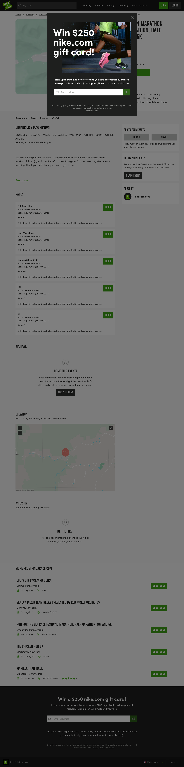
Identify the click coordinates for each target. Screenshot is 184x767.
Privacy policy (96, 108)
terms (109, 108)
